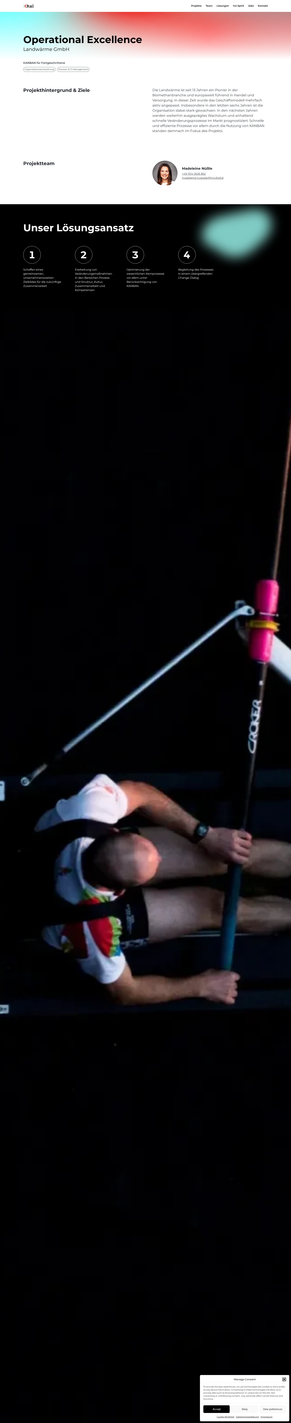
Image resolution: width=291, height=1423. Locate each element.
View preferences (272, 1409)
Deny (245, 1409)
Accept (217, 1409)
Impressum (266, 1417)
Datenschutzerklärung (247, 1417)
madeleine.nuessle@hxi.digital (203, 178)
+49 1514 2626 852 (194, 173)
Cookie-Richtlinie (225, 1417)
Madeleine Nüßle (197, 168)
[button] (284, 1379)
